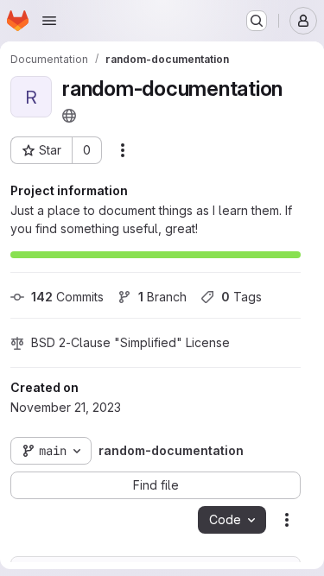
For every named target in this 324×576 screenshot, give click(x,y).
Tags (241, 296)
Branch (162, 296)
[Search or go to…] (256, 20)
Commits (67, 296)
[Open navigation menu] (49, 21)
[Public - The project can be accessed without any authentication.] (69, 116)
